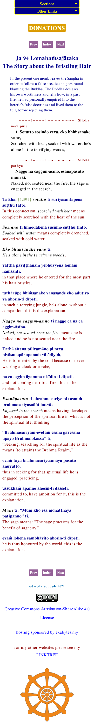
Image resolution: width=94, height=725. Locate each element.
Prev (33, 44)
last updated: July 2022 (46, 586)
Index (47, 44)
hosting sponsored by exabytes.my (47, 632)
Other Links (47, 11)
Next (60, 44)
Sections (47, 3)
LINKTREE (47, 654)
